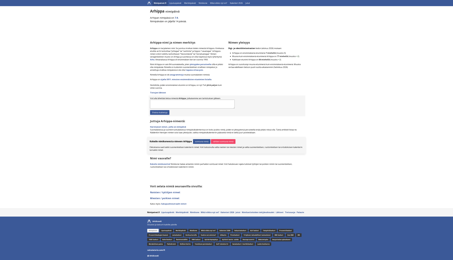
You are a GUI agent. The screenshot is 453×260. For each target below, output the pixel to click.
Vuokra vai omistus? (208, 235)
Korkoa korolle (191, 235)
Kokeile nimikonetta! (160, 164)
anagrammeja (177, 74)
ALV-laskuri (254, 231)
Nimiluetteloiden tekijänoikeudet (258, 212)
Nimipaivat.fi (160, 3)
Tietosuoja (290, 212)
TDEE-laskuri (153, 240)
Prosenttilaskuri (285, 231)
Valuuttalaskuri (240, 231)
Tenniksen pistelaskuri (203, 244)
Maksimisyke (263, 240)
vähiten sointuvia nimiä (223, 141)
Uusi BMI (290, 235)
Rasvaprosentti (248, 240)
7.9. (176, 17)
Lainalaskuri (177, 235)
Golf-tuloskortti (222, 244)
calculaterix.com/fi (156, 250)
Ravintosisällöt (182, 240)
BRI (299, 235)
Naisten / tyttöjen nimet (165, 192)
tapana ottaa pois (194, 70)
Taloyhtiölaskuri (269, 231)
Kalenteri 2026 (236, 3)
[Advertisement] (221, 31)
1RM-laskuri (196, 240)
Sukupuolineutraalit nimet (174, 204)
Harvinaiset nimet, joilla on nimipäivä (168, 127)
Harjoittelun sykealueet (281, 240)
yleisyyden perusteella (200, 64)
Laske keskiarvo (263, 244)
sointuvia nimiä (201, 141)
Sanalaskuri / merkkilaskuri (242, 244)
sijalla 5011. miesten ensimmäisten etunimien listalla (185, 79)
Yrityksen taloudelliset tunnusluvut (257, 235)
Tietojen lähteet (158, 92)
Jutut (247, 3)
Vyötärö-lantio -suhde (230, 240)
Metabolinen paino (156, 244)
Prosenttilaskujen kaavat (158, 235)
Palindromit (171, 244)
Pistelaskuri (235, 235)
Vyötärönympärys (211, 240)
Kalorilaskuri (167, 240)
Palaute (300, 212)
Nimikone (203, 3)
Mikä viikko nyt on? (218, 3)
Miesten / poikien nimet (164, 198)
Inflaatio (223, 235)
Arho (152, 59)
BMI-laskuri (279, 235)
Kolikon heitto (185, 244)
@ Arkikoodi (153, 255)
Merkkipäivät (190, 3)
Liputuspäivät (175, 3)
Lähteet (279, 212)
